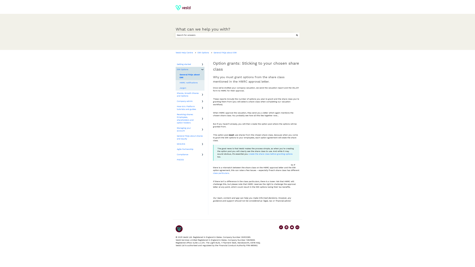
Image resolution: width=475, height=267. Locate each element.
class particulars (221, 173)
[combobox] (235, 35)
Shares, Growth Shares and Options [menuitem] (188, 94)
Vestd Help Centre (184, 52)
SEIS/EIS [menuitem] (181, 144)
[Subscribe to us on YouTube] (292, 227)
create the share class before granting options (271, 154)
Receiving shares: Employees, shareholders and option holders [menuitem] (185, 118)
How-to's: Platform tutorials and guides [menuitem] (186, 107)
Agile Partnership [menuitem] (185, 149)
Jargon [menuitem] (183, 88)
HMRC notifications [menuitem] (189, 82)
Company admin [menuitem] (185, 101)
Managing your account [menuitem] (184, 129)
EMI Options (203, 52)
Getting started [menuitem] (184, 64)
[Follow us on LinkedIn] (286, 227)
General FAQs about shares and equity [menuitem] (190, 137)
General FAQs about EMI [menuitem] (190, 75)
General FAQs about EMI (225, 52)
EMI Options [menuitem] (182, 69)
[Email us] (297, 227)
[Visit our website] (281, 227)
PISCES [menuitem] (180, 159)
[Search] (297, 35)
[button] (202, 64)
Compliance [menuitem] (182, 154)
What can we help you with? (203, 29)
